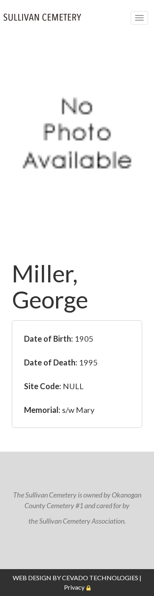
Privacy (74, 587)
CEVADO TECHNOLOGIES (100, 577)
